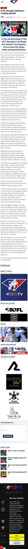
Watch (3, 535)
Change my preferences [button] (17, 542)
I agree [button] (17, 535)
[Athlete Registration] (14, 354)
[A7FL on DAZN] (14, 321)
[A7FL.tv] (14, 300)
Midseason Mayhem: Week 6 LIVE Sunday (17, 458)
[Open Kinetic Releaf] (14, 389)
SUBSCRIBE (8, 436)
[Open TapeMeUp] (14, 419)
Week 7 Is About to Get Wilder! (16, 451)
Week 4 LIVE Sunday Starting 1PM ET (17, 472)
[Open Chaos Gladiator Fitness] (14, 405)
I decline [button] (17, 538)
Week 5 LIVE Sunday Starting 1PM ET (17, 465)
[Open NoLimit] (14, 372)
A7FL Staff (9, 17)
